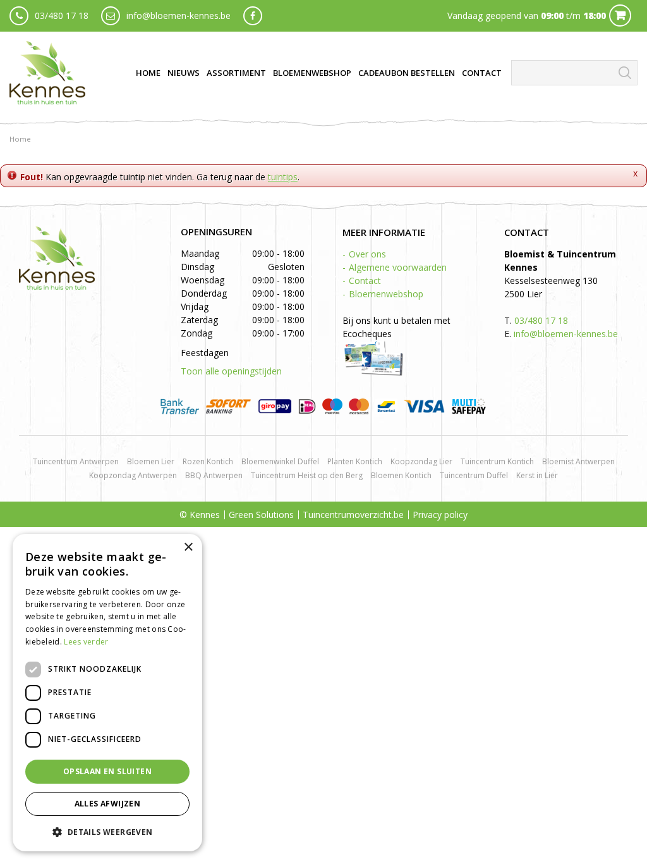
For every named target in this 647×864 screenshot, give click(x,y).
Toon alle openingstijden (231, 371)
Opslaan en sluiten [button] (107, 771)
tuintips (283, 177)
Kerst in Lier (537, 475)
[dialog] (107, 692)
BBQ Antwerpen (214, 475)
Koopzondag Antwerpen (133, 475)
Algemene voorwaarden (398, 267)
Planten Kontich (354, 461)
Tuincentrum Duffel (474, 475)
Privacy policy (440, 515)
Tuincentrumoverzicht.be (353, 515)
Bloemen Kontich (401, 475)
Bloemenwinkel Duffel (280, 461)
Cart (620, 15)
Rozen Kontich (208, 461)
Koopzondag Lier (421, 461)
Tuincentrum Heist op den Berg (307, 475)
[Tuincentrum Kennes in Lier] (47, 73)
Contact (365, 281)
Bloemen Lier (150, 461)
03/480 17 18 (61, 15)
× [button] (188, 547)
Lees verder (86, 641)
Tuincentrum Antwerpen (76, 461)
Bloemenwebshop (386, 294)
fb (252, 15)
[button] (107, 831)
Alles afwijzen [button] (108, 803)
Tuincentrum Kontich (497, 461)
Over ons (367, 254)
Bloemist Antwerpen (578, 461)
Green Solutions (261, 515)
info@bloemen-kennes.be (178, 15)
